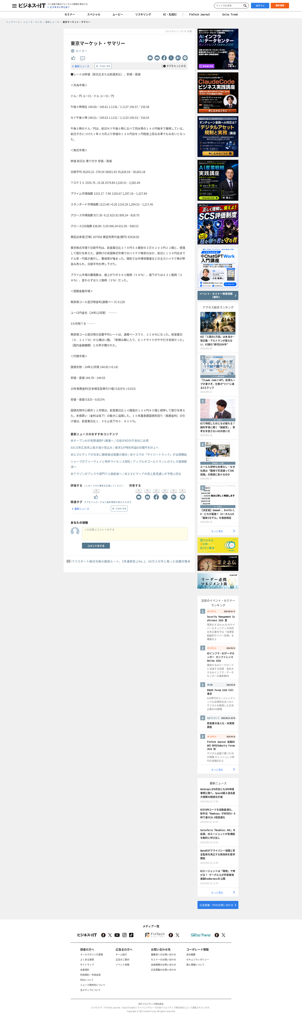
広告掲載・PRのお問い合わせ (216, 905)
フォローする (104, 66)
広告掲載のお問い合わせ (163, 969)
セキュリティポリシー (197, 959)
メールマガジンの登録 (91, 954)
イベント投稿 (122, 964)
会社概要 (190, 954)
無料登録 (280, 5)
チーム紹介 (121, 954)
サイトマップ (87, 964)
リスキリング (143, 14)
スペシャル (93, 14)
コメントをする (96, 545)
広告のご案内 (122, 959)
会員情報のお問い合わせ (163, 964)
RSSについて (87, 979)
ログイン (260, 5)
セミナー (69, 14)
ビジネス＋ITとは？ (60, 7)
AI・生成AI (170, 14)
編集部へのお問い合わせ (163, 954)
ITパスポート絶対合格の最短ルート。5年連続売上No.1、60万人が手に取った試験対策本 (130, 561)
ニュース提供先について (92, 984)
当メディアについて (90, 989)
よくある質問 (87, 959)
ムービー (118, 14)
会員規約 (84, 969)
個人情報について (195, 964)
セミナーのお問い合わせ (163, 959)
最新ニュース (82, 66)
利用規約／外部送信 (90, 974)
